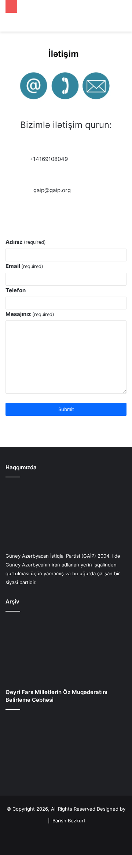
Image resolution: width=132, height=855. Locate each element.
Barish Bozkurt (68, 820)
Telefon (16, 290)
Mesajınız (30, 314)
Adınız (26, 241)
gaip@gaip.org (52, 190)
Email (24, 266)
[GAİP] (66, 22)
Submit (66, 409)
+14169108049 (48, 158)
